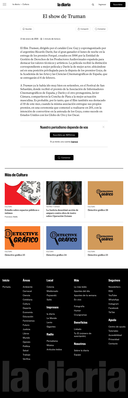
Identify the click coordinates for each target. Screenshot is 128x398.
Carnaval (27, 291)
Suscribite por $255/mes (64, 135)
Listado (77, 329)
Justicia (26, 329)
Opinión (26, 342)
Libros (26, 333)
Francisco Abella (11, 217)
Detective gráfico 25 (15, 255)
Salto (49, 299)
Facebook (113, 308)
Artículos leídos (54, 349)
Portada (6, 287)
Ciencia (26, 295)
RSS (110, 291)
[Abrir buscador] (93, 4)
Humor (77, 310)
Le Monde (52, 318)
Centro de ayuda (117, 326)
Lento (49, 322)
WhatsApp (113, 299)
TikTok (111, 312)
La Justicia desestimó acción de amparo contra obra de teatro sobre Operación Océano (62, 213)
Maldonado (52, 291)
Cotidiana (27, 299)
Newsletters (114, 287)
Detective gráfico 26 (98, 210)
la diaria (16, 4)
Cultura (25, 4)
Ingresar (102, 4)
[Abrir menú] (4, 4)
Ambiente (27, 287)
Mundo (26, 337)
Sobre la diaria (81, 350)
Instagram (113, 303)
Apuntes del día (82, 291)
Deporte (27, 308)
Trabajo (26, 354)
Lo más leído (80, 287)
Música (50, 345)
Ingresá (74, 142)
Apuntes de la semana (85, 295)
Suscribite (117, 4)
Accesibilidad (115, 335)
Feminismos (28, 320)
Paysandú (51, 295)
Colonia (50, 287)
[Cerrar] (103, 127)
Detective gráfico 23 (98, 255)
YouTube (112, 295)
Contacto (113, 343)
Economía (28, 312)
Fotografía (79, 306)
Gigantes (51, 326)
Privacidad (113, 339)
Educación (28, 316)
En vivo (77, 299)
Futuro (26, 325)
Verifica (26, 359)
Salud (25, 350)
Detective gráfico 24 (56, 255)
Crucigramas (80, 314)
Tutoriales (113, 331)
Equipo (77, 354)
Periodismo (52, 341)
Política (26, 346)
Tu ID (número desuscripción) (82, 335)
